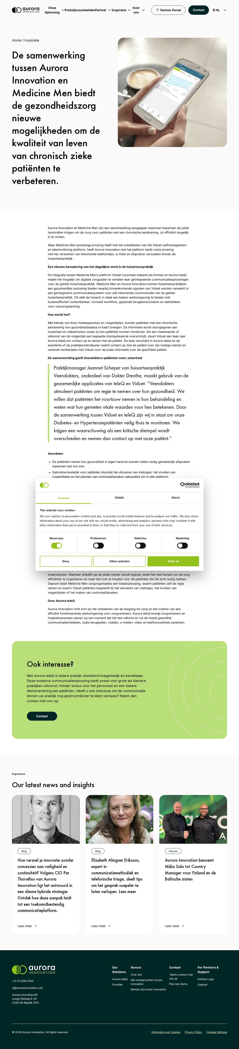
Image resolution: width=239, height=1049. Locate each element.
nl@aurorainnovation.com (27, 987)
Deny (65, 561)
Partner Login (206, 979)
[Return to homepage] (25, 10)
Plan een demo (178, 983)
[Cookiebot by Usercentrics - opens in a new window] (183, 485)
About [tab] (175, 497)
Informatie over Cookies (165, 1032)
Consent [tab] (63, 498)
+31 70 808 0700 (22, 981)
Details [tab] (119, 497)
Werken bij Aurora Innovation (148, 989)
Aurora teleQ (120, 979)
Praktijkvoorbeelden (80, 10)
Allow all (173, 561)
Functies (117, 984)
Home (16, 40)
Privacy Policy (193, 1032)
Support (202, 984)
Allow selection (119, 561)
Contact (198, 10)
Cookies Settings (217, 1032)
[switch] (98, 546)
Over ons (136, 974)
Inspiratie (31, 40)
